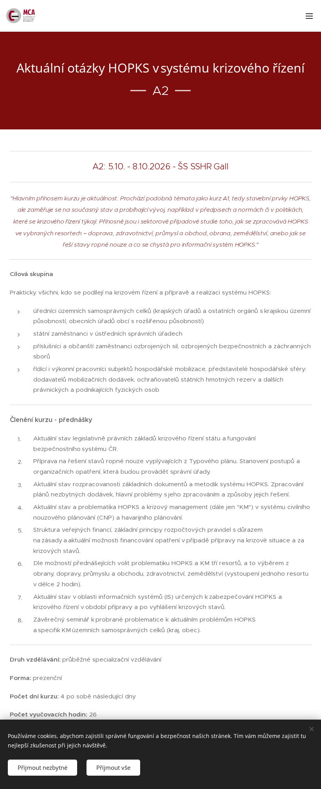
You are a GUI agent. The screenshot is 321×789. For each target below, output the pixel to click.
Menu (309, 16)
